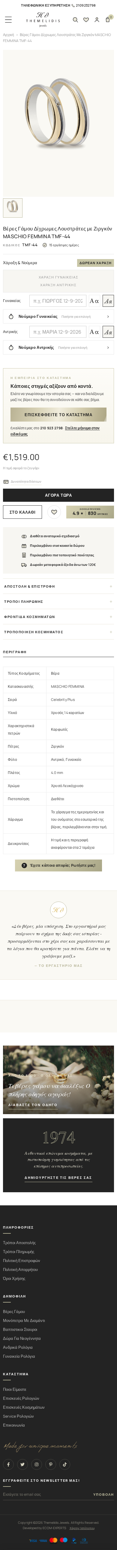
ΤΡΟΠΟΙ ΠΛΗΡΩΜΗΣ (24, 601)
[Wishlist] (86, 19)
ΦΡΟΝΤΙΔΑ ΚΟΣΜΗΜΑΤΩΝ (29, 616)
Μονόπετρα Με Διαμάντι (24, 1320)
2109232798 (86, 5)
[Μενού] (8, 19)
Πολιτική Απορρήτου (20, 1269)
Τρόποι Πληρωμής (18, 1251)
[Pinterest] (50, 1464)
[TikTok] (64, 1464)
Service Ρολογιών (18, 1416)
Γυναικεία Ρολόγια (19, 1356)
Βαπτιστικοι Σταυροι (20, 1329)
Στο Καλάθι (23, 512)
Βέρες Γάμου (14, 1311)
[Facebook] (8, 1464)
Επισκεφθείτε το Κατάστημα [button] (58, 414)
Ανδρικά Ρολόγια (18, 1347)
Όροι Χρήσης (14, 1278)
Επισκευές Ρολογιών (21, 1398)
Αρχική (8, 34)
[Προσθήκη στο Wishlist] (54, 512)
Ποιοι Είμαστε (14, 1389)
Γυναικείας (12, 300)
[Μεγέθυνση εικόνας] (58, 123)
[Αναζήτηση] (75, 19)
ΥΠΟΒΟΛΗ (103, 1494)
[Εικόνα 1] (12, 208)
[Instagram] (36, 1464)
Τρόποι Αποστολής (19, 1242)
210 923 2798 (51, 428)
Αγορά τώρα (58, 495)
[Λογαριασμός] (97, 19)
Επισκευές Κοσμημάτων (24, 1407)
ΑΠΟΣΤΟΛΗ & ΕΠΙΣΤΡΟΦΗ (29, 586)
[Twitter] (22, 1464)
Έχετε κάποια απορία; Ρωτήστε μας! (59, 865)
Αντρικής (10, 331)
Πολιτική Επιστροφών (21, 1260)
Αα (94, 301)
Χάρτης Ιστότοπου (82, 1528)
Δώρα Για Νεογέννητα (22, 1338)
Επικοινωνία (14, 1425)
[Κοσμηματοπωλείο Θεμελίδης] (43, 20)
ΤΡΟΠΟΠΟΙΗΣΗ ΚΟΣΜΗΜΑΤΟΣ (33, 632)
